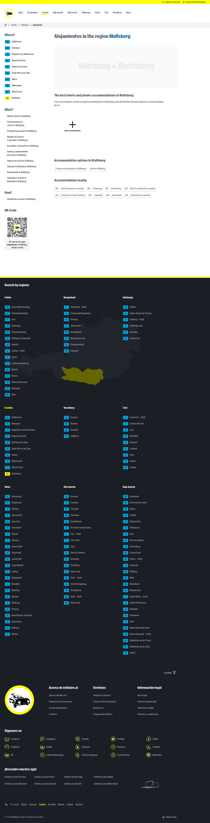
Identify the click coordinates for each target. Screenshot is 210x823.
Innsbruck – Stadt (135, 417)
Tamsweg (131, 332)
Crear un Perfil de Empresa (104, 701)
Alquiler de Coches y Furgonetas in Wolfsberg (17, 138)
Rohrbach (72, 558)
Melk (129, 577)
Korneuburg (132, 546)
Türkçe (24, 804)
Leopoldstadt (15, 565)
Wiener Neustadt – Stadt (137, 634)
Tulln (129, 621)
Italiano (61, 804)
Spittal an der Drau (17, 66)
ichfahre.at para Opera (103, 776)
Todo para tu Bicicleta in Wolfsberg (21, 166)
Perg (70, 546)
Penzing (13, 609)
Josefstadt (14, 552)
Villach (12, 79)
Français (33, 804)
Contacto (53, 714)
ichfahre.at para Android (45, 783)
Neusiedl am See (75, 338)
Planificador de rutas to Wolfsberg (21, 199)
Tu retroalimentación (58, 707)
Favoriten (13, 521)
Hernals (12, 533)
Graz (11, 319)
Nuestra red (98, 707)
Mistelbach (132, 583)
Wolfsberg (24, 25)
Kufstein (131, 442)
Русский (14, 804)
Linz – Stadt (73, 533)
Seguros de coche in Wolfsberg (20, 160)
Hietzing (13, 540)
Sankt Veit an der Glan (18, 72)
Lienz (129, 454)
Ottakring (13, 602)
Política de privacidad (146, 701)
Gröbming (14, 325)
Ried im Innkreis (75, 552)
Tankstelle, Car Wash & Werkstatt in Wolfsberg (16, 179)
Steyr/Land (73, 571)
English (70, 804)
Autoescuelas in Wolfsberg (18, 172)
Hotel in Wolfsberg (97, 168)
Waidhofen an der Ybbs (137, 646)
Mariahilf (13, 583)
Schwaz (130, 467)
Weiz (11, 394)
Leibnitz (13, 344)
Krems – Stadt (133, 558)
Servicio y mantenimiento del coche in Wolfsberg (17, 153)
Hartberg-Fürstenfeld (18, 338)
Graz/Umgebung (16, 332)
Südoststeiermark (17, 382)
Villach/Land (14, 91)
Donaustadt (14, 515)
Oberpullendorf (75, 344)
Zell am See (132, 338)
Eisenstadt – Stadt (76, 306)
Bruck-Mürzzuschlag (18, 306)
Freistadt (72, 508)
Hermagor (13, 47)
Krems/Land (133, 552)
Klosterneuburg (134, 540)
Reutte (130, 461)
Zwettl (130, 652)
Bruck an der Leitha (136, 502)
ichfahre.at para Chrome (15, 776)
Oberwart (71, 350)
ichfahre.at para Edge (73, 776)
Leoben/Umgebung (18, 363)
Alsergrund (14, 496)
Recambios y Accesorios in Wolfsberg (23, 145)
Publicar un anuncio (102, 695)
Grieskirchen (73, 521)
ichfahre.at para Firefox (44, 776)
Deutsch (79, 804)
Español (42, 804)
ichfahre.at (15, 817)
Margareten (14, 577)
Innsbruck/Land (134, 423)
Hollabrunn (132, 527)
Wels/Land (72, 602)
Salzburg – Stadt (134, 319)
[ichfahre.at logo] (9, 13)
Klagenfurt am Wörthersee (20, 54)
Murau (11, 375)
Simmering (14, 621)
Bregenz (72, 417)
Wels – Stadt (73, 596)
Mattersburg (73, 332)
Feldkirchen (14, 41)
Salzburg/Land (134, 325)
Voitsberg (13, 388)
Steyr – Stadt (74, 577)
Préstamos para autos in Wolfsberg (22, 130)
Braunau (72, 496)
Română (51, 804)
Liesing (12, 571)
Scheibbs (131, 609)
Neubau (12, 596)
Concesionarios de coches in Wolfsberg (15, 123)
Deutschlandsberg (17, 313)
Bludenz (72, 423)
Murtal (12, 369)
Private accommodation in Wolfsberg (70, 168)
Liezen (12, 357)
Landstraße (14, 558)
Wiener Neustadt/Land (136, 627)
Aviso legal (142, 695)
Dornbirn (71, 429)
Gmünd (130, 515)
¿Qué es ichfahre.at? (58, 695)
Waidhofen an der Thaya (137, 640)
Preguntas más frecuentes (60, 701)
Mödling (130, 571)
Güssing (72, 319)
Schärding (73, 565)
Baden (130, 508)
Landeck (131, 448)
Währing (13, 627)
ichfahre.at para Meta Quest (106, 783)
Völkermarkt (14, 85)
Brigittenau (14, 502)
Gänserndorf (133, 521)
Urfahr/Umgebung (76, 583)
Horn (129, 533)
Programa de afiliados (102, 714)
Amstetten (131, 496)
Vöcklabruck (73, 590)
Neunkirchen (133, 590)
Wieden (12, 634)
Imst (129, 429)
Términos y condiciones (147, 714)
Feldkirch (72, 436)
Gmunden (72, 515)
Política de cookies (145, 707)
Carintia (14, 25)
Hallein (130, 306)
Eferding (72, 502)
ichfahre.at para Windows (16, 783)
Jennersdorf (73, 325)
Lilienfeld (131, 565)
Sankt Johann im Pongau (138, 313)
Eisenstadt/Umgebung (78, 313)
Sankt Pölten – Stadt (136, 596)
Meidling (13, 590)
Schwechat (131, 615)
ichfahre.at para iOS (72, 783)
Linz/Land (72, 540)
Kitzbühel (131, 436)
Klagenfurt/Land (16, 60)
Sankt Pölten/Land (135, 602)
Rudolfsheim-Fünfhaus (19, 615)
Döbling (13, 508)
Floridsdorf (14, 527)
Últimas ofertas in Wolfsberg (19, 116)
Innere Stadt (14, 546)
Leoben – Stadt (16, 350)
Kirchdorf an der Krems (78, 527)
